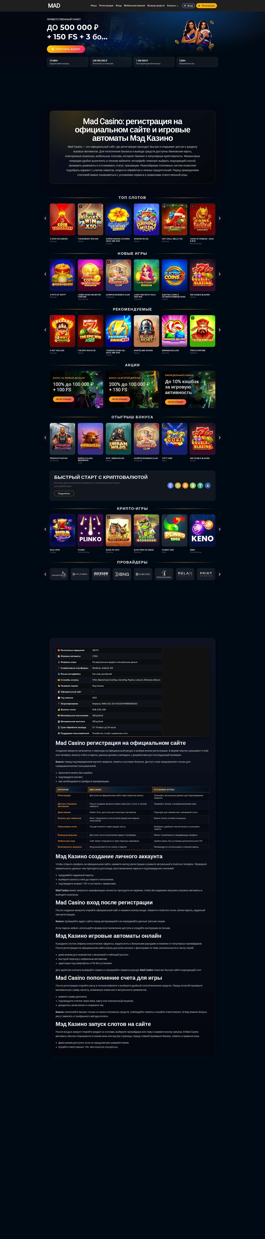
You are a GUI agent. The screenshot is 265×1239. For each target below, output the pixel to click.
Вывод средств (156, 5)
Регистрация (106, 5)
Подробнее (64, 493)
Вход (118, 5)
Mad (54, 6)
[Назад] (45, 218)
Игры (94, 5)
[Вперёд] (219, 218)
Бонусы (171, 5)
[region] (132, 224)
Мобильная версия (134, 5)
